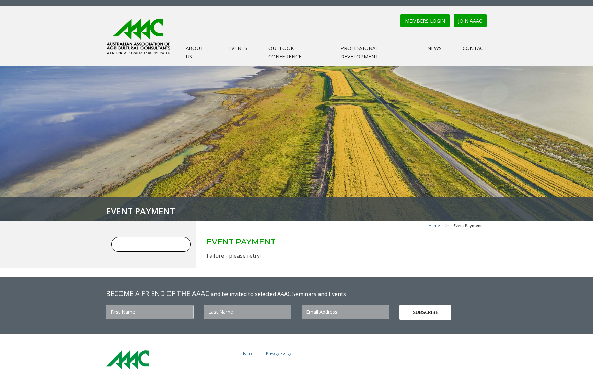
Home (434, 225)
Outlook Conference (285, 52)
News (434, 48)
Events (237, 48)
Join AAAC (470, 21)
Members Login (425, 21)
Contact (475, 48)
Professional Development (359, 52)
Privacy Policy (278, 353)
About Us (195, 52)
